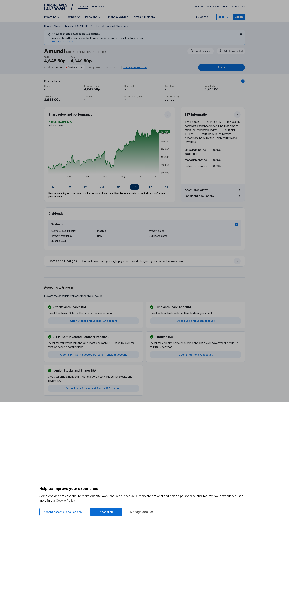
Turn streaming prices (135, 67)
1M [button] (85, 186)
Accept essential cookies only (62, 512)
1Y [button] (134, 186)
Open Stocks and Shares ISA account (93, 320)
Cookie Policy (65, 500)
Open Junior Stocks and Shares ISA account (93, 388)
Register (199, 6)
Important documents (199, 196)
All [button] (166, 186)
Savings (71, 17)
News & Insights (144, 17)
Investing (50, 17)
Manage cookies (142, 512)
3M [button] (102, 186)
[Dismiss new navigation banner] (241, 34)
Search (203, 17)
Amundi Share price (117, 26)
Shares (58, 26)
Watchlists (213, 6)
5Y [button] (150, 186)
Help (225, 6)
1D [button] (53, 186)
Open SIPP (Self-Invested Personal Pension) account (93, 354)
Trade (221, 67)
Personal (83, 6)
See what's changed (63, 41)
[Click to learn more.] (243, 81)
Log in (239, 16)
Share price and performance (70, 114)
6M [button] (118, 186)
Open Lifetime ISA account (195, 354)
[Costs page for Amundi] (144, 261)
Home (47, 26)
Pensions (91, 17)
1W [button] (69, 186)
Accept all (106, 512)
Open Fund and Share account (196, 320)
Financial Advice (117, 17)
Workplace (98, 6)
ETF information (197, 114)
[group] (109, 187)
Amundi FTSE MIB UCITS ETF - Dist (84, 26)
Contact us (238, 6)
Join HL (223, 16)
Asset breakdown (196, 190)
